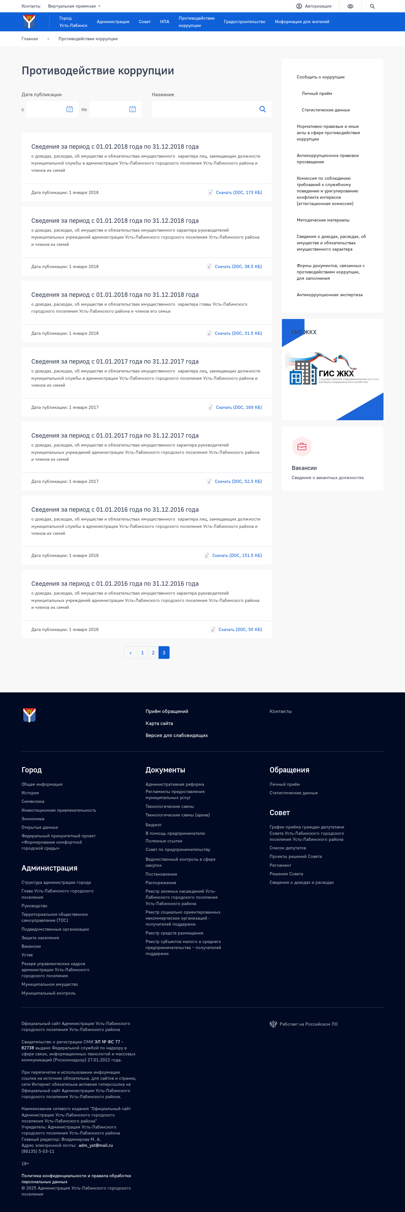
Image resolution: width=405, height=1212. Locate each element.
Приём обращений (167, 711)
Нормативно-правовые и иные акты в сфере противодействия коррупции (328, 132)
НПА (164, 21)
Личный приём (317, 93)
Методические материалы (323, 219)
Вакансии (304, 467)
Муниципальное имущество (50, 984)
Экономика (33, 818)
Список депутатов (288, 847)
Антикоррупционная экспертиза (330, 294)
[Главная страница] (36, 21)
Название (163, 94)
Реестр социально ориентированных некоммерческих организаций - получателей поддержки (183, 918)
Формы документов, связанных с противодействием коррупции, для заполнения (331, 271)
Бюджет (154, 824)
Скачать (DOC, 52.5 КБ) (238, 481)
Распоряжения (161, 882)
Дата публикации (42, 94)
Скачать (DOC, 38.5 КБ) (238, 266)
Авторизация (318, 6)
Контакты (31, 6)
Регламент (280, 865)
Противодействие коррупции (197, 21)
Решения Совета (286, 873)
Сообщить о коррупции (321, 76)
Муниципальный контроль (49, 993)
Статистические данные (326, 109)
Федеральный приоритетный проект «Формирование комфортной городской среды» (59, 842)
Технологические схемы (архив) (178, 814)
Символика (33, 801)
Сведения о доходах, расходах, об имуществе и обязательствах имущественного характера (331, 242)
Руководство (34, 905)
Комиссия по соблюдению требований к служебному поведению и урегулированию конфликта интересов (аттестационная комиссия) (327, 190)
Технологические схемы (170, 806)
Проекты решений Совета (296, 856)
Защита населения (40, 937)
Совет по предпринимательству (178, 849)
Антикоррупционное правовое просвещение (328, 158)
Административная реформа (175, 784)
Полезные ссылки (164, 840)
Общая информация (42, 784)
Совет (145, 21)
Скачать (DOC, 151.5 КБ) (237, 555)
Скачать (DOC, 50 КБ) (240, 629)
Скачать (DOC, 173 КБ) (239, 192)
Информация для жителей (302, 21)
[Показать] (262, 109)
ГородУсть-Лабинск (73, 21)
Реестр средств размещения (174, 932)
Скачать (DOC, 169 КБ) (239, 407)
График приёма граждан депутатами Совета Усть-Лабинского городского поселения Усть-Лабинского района (307, 833)
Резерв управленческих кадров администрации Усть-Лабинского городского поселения (56, 969)
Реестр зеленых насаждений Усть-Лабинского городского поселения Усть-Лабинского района (182, 897)
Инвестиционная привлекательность (59, 810)
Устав (27, 954)
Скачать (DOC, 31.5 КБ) (238, 333)
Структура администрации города (56, 882)
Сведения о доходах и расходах (302, 882)
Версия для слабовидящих (177, 735)
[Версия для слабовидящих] (350, 6)
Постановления (161, 874)
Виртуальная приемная (72, 6)
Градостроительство (244, 21)
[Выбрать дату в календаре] (69, 109)
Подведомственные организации (55, 929)
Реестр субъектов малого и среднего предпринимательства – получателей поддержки (183, 947)
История (30, 792)
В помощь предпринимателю (175, 833)
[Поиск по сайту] (372, 6)
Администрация (113, 21)
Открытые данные (40, 827)
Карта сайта (159, 723)
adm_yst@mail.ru (96, 1145)
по (84, 109)
